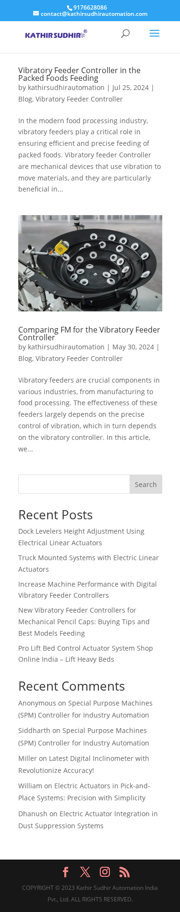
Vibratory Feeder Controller (79, 98)
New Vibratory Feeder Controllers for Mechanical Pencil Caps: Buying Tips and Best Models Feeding (84, 621)
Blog (25, 98)
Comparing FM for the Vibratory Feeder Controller (89, 333)
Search (146, 484)
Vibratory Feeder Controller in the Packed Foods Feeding (79, 74)
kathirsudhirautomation (66, 87)
